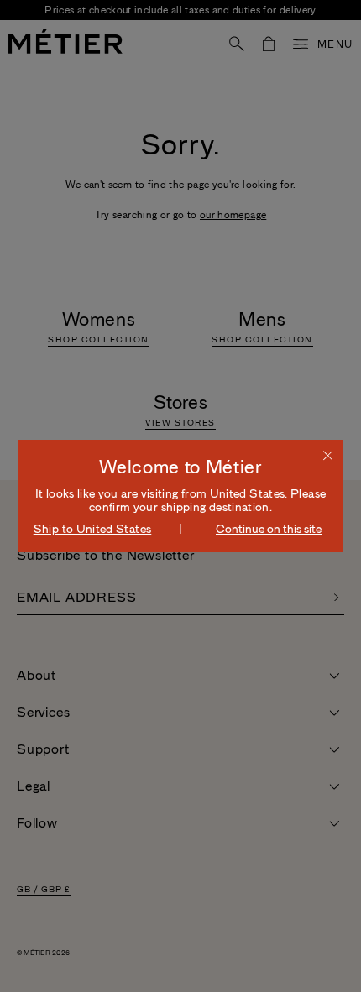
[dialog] (180, 496)
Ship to (93, 529)
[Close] (328, 454)
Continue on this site (269, 529)
